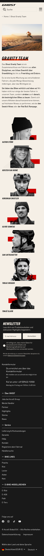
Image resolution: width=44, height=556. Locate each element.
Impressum (28, 534)
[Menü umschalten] (40, 9)
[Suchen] (4, 9)
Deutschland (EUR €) (14, 549)
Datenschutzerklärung (11, 534)
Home (6, 16)
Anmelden (32, 336)
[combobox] (19, 9)
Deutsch (31, 549)
